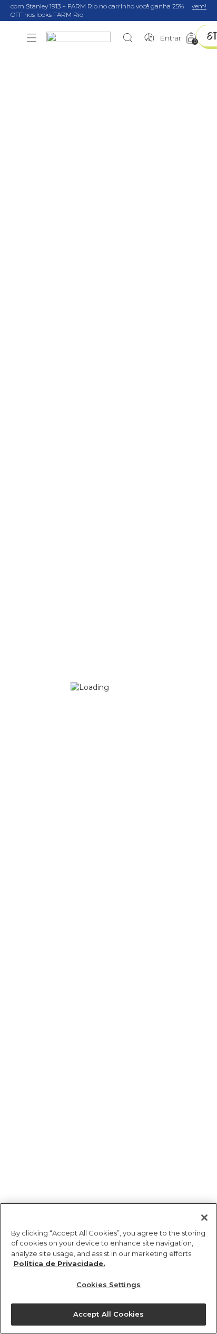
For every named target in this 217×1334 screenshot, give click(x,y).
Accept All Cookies (108, 1314)
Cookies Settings (108, 1284)
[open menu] (31, 37)
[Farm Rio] (83, 38)
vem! (199, 6)
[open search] (130, 37)
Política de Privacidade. (59, 1263)
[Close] (204, 1217)
